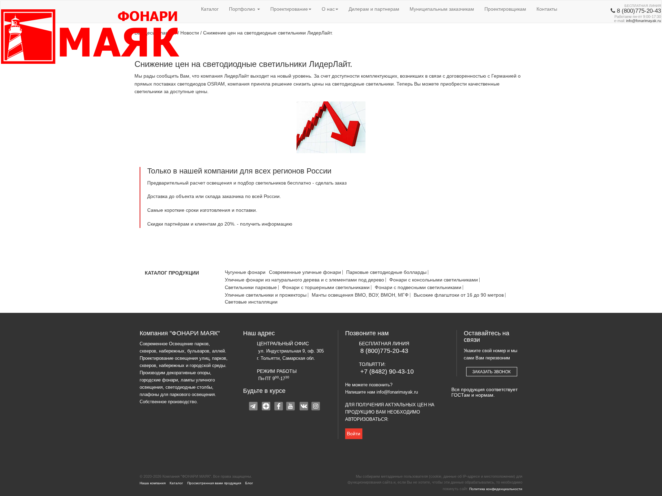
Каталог (210, 9)
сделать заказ (331, 183)
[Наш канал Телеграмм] (254, 407)
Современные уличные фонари (305, 272)
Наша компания (153, 483)
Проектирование (289, 9)
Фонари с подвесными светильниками (418, 287)
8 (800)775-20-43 (384, 350)
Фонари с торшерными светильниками (326, 287)
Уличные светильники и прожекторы (266, 295)
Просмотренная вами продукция (214, 483)
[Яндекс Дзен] (266, 407)
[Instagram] (316, 407)
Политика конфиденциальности (495, 489)
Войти (353, 433)
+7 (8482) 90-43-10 (387, 371)
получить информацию (266, 224)
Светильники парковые (251, 287)
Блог (249, 483)
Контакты (546, 9)
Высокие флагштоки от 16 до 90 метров (459, 295)
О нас (328, 9)
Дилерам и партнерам (374, 9)
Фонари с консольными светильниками (433, 280)
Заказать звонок (491, 371)
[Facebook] (278, 407)
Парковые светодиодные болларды (386, 272)
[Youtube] (291, 407)
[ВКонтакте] (303, 407)
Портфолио (243, 9)
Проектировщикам (505, 9)
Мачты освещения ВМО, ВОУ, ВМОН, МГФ (360, 295)
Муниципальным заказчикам (442, 9)
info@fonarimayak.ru (643, 21)
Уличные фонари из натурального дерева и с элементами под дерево (304, 280)
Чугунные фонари (245, 272)
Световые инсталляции (251, 302)
